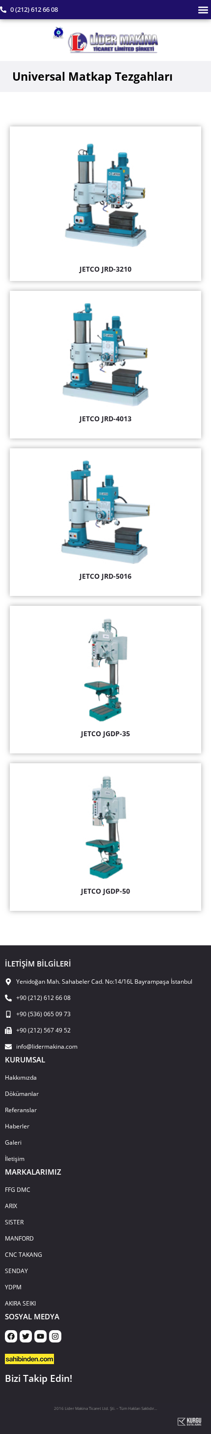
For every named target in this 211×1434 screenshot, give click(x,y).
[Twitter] (26, 1336)
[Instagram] (55, 1336)
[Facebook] (11, 1336)
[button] (203, 9)
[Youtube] (40, 1336)
